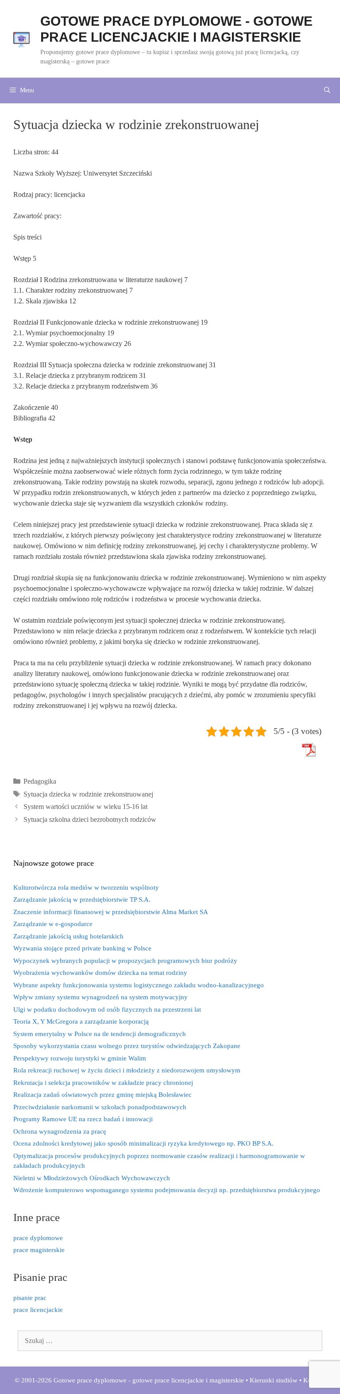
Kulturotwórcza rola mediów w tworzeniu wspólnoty (86, 887)
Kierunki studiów (274, 1380)
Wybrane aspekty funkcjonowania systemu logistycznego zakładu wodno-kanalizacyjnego (138, 985)
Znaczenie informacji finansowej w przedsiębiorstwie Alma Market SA (110, 911)
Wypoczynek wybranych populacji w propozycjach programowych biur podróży (125, 960)
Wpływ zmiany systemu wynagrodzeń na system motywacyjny (100, 997)
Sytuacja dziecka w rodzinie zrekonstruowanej (88, 794)
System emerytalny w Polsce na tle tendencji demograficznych (99, 1033)
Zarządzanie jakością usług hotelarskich (68, 936)
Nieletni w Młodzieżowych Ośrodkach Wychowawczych (91, 1178)
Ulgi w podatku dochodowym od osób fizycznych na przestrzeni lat (107, 1009)
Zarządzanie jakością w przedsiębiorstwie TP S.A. (82, 899)
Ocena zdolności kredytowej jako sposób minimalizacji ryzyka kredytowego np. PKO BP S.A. (143, 1143)
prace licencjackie (38, 1309)
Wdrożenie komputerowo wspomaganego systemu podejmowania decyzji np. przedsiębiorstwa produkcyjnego (166, 1190)
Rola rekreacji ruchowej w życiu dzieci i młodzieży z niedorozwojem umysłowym (126, 1070)
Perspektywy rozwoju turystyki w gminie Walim (79, 1058)
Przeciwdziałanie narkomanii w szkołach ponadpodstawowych (99, 1107)
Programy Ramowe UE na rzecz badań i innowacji (83, 1119)
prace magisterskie (39, 1249)
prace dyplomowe (38, 1237)
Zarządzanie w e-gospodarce (53, 923)
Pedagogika (39, 781)
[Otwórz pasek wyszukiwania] (327, 90)
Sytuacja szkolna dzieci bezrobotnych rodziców (89, 819)
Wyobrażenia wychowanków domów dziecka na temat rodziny (100, 972)
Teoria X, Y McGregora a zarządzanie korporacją (81, 1021)
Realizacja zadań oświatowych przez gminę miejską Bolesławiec (102, 1094)
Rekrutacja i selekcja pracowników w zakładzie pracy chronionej (103, 1082)
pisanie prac (29, 1297)
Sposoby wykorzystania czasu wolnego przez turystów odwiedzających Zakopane (126, 1045)
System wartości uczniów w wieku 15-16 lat (85, 806)
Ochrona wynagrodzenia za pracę (59, 1131)
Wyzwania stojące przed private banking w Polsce (82, 948)
